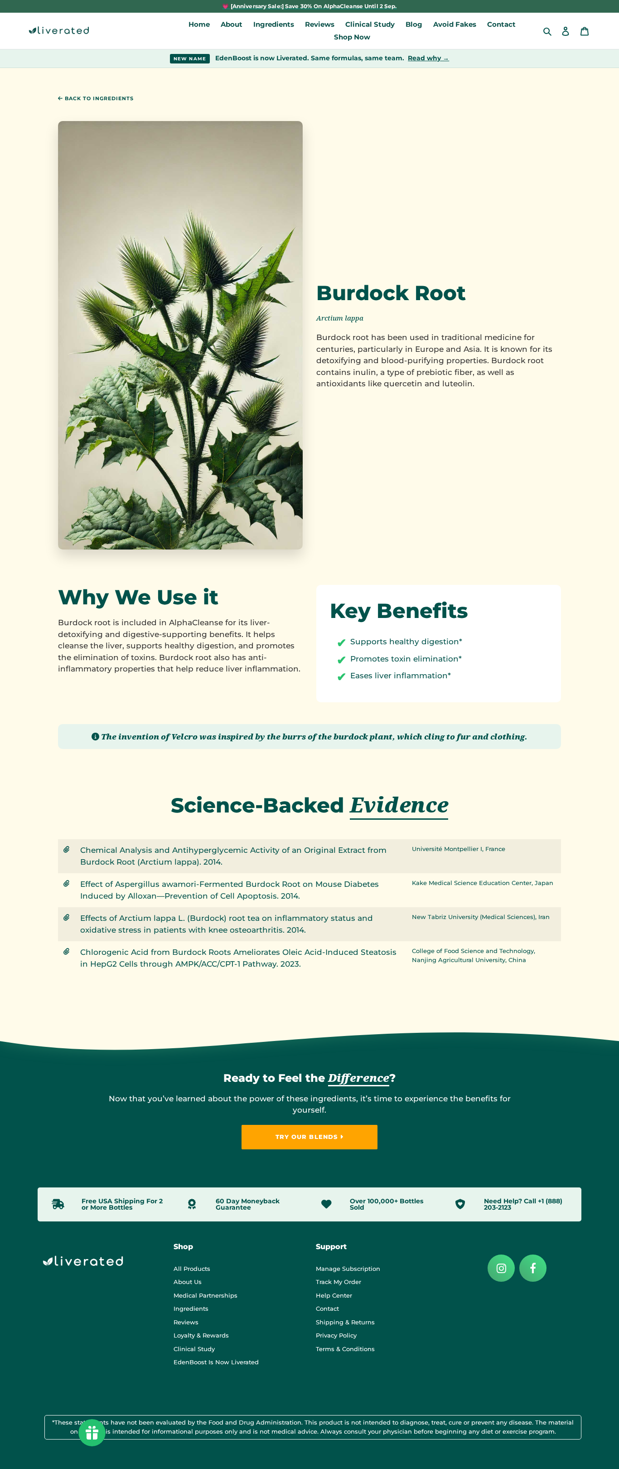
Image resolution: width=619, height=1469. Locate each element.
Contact (327, 1308)
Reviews (186, 1322)
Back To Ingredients (98, 98)
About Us (188, 1281)
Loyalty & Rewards (201, 1335)
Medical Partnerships (205, 1295)
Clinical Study (194, 1348)
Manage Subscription (348, 1268)
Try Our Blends (308, 1136)
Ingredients (191, 1308)
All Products (192, 1268)
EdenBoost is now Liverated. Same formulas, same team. (312, 58)
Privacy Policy (336, 1335)
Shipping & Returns (345, 1322)
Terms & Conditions (345, 1348)
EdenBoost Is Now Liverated (216, 1362)
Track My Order (338, 1281)
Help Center (334, 1295)
